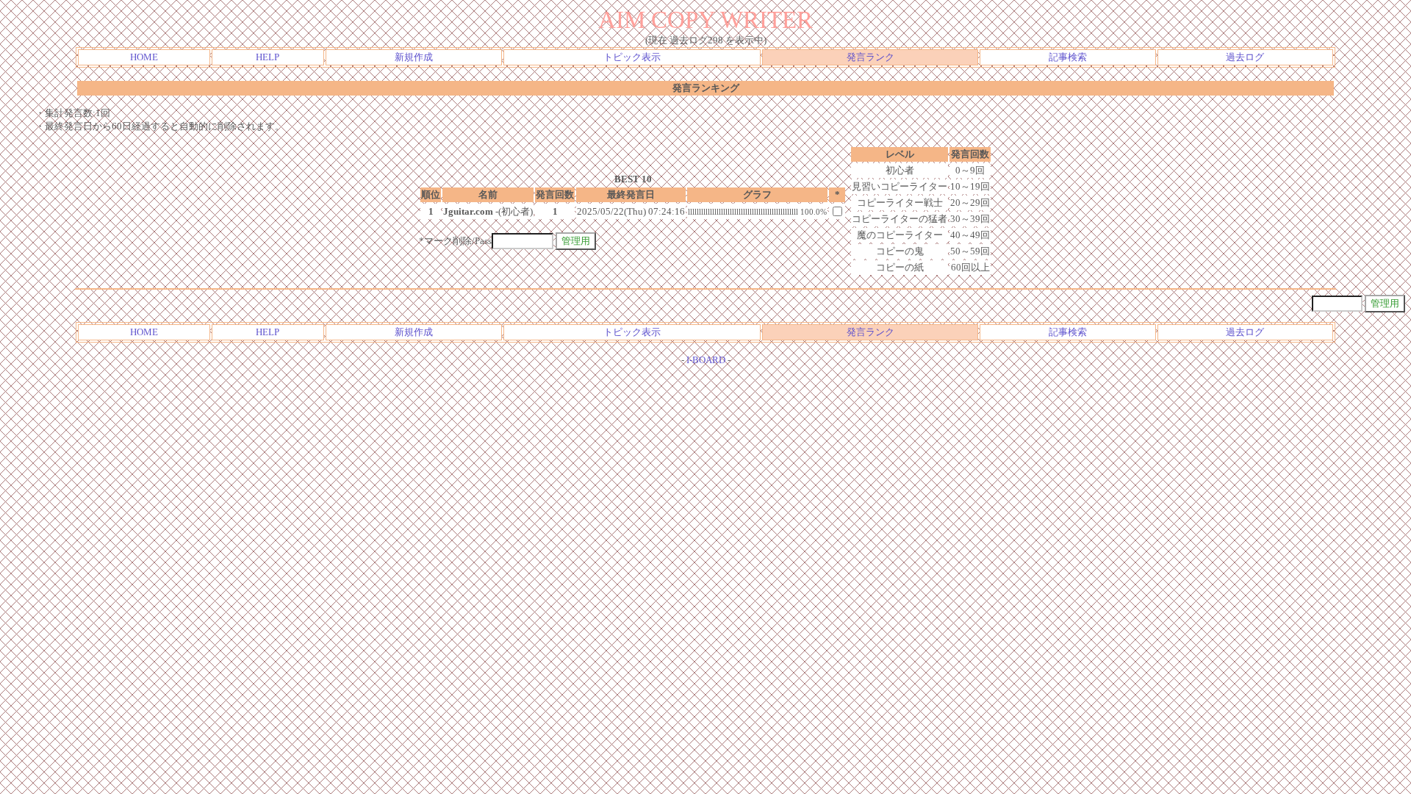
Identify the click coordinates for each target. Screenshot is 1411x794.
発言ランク (870, 56)
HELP (267, 56)
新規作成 (414, 56)
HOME (144, 56)
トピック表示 (632, 56)
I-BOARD (705, 359)
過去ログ (1245, 56)
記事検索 (1068, 56)
